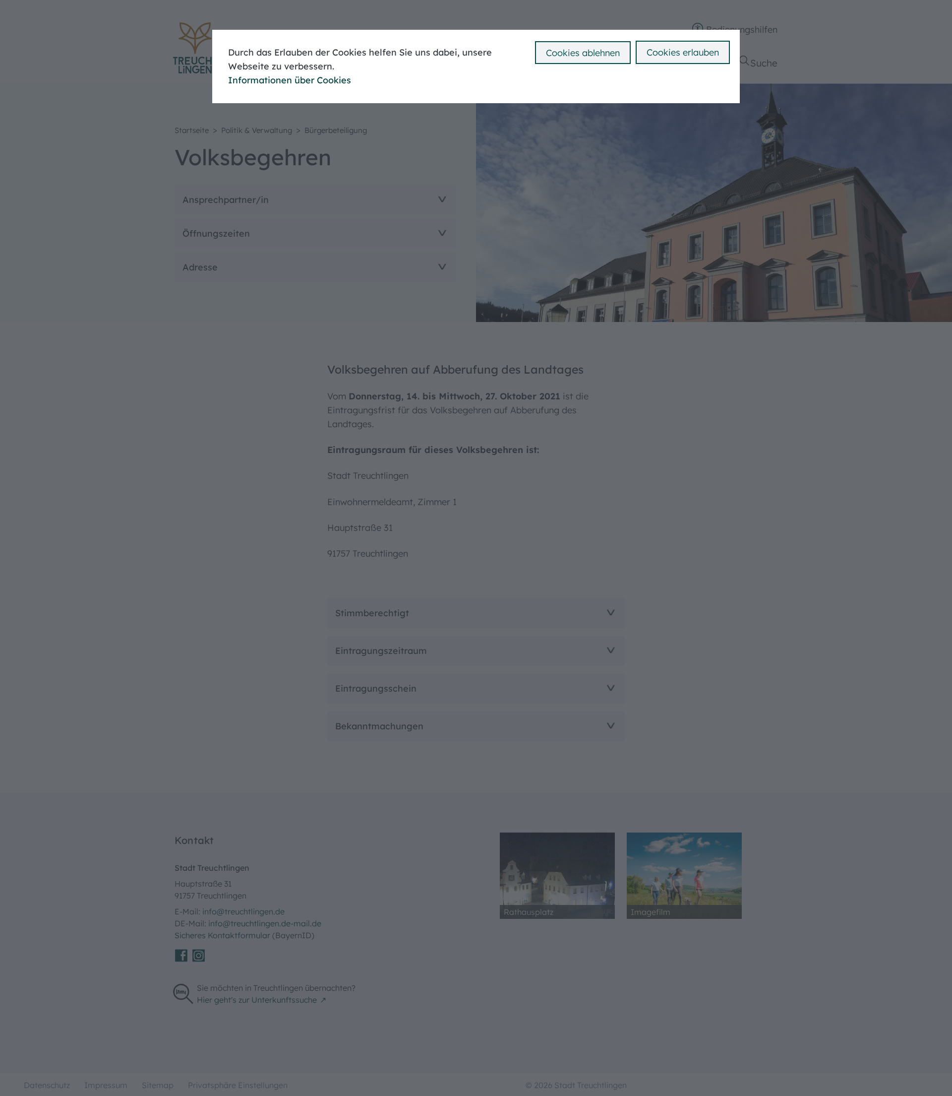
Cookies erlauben (683, 52)
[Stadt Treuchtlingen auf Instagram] (198, 955)
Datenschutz (47, 1085)
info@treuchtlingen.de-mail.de (264, 923)
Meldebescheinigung (224, 15)
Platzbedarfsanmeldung (97, 9)
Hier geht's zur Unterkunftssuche (257, 1000)
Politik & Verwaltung (256, 130)
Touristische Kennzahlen (533, 9)
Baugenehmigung (218, 28)
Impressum (105, 1085)
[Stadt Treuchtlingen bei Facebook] (181, 955)
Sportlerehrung (297, 9)
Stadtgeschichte (300, 23)
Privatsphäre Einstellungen (238, 1085)
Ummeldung (509, 15)
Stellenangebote (82, 9)
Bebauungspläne (518, 28)
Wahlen (717, 23)
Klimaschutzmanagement (319, 23)
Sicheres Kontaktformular (223, 935)
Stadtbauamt (294, 9)
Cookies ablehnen (583, 53)
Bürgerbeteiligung (335, 130)
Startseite (192, 130)
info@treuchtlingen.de (243, 911)
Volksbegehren (733, 9)
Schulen (63, 23)
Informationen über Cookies (289, 80)
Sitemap (158, 1085)
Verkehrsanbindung (524, 23)
